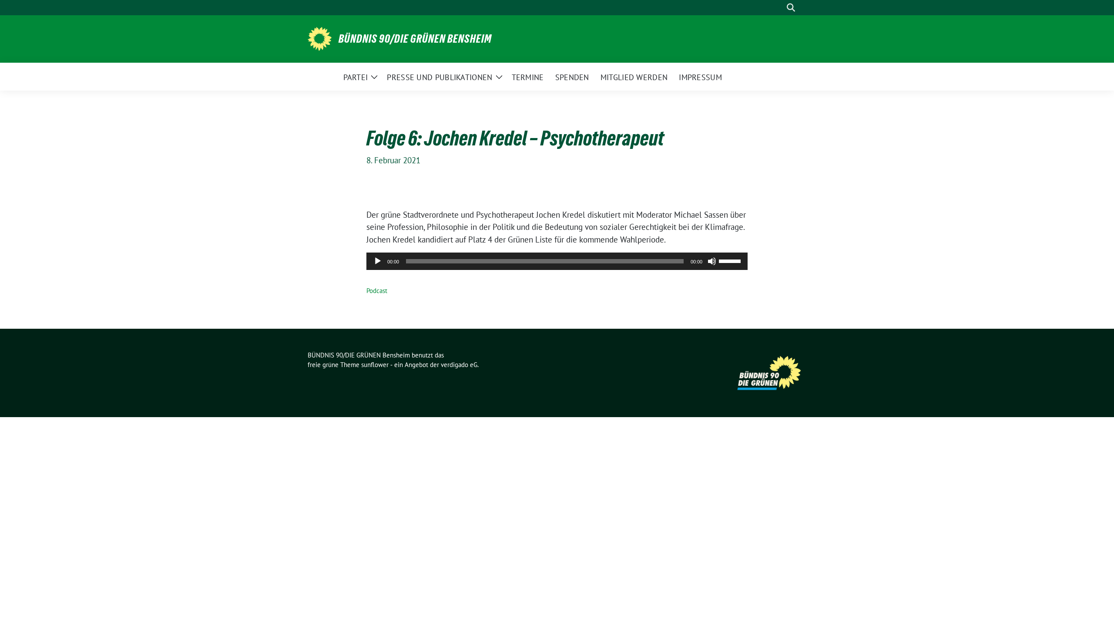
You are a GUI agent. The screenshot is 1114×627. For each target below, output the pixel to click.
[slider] (731, 260)
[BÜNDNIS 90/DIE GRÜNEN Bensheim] (320, 38)
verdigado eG (459, 365)
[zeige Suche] (790, 7)
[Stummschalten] (712, 261)
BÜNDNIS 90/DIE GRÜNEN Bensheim (415, 38)
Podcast (376, 291)
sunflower (375, 365)
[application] (557, 261)
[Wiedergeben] (377, 261)
